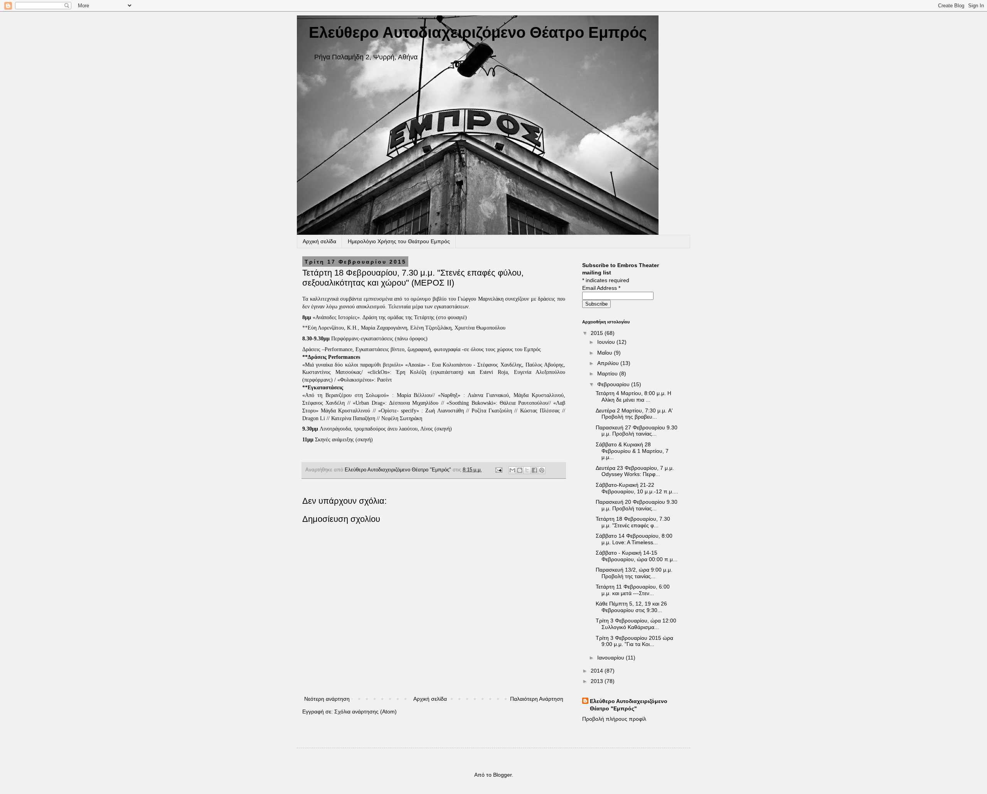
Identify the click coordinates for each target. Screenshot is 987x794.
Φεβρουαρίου (614, 384)
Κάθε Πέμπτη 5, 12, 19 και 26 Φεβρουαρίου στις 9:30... (631, 607)
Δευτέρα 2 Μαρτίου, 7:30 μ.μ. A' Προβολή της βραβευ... (634, 413)
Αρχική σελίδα (319, 241)
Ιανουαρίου (611, 657)
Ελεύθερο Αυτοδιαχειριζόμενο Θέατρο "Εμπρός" (628, 705)
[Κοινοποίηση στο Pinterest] (542, 470)
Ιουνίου (606, 342)
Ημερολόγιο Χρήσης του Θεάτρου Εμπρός (399, 241)
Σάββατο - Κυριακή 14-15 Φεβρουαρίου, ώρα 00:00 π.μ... (636, 556)
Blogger (502, 775)
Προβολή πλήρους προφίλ (614, 719)
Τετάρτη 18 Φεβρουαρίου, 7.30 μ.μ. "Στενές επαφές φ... (633, 522)
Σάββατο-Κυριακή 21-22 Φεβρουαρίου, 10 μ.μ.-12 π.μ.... (637, 488)
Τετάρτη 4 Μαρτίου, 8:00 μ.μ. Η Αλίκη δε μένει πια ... (633, 396)
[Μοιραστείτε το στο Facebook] (534, 470)
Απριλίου (608, 363)
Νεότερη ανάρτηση (327, 699)
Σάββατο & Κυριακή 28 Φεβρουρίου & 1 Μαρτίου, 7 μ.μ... (632, 451)
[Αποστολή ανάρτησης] (498, 470)
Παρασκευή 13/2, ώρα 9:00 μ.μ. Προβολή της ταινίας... (634, 573)
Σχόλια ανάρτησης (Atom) (365, 711)
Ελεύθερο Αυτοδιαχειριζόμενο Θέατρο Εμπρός (478, 32)
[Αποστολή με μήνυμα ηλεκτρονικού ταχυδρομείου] (512, 470)
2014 (598, 671)
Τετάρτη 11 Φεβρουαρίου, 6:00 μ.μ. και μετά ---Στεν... (633, 590)
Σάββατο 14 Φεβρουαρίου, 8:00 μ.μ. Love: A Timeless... (634, 539)
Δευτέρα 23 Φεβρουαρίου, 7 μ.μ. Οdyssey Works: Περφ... (635, 471)
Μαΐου (605, 353)
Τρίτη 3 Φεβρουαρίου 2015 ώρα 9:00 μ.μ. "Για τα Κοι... (634, 641)
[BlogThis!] (520, 470)
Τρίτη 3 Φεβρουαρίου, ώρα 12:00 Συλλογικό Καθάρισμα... (636, 623)
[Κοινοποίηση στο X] (527, 470)
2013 (598, 681)
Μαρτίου (608, 373)
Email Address (601, 288)
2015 (598, 333)
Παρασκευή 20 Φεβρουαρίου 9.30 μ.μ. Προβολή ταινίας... (636, 505)
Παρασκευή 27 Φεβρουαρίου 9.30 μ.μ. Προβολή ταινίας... (636, 430)
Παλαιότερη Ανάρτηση (536, 699)
